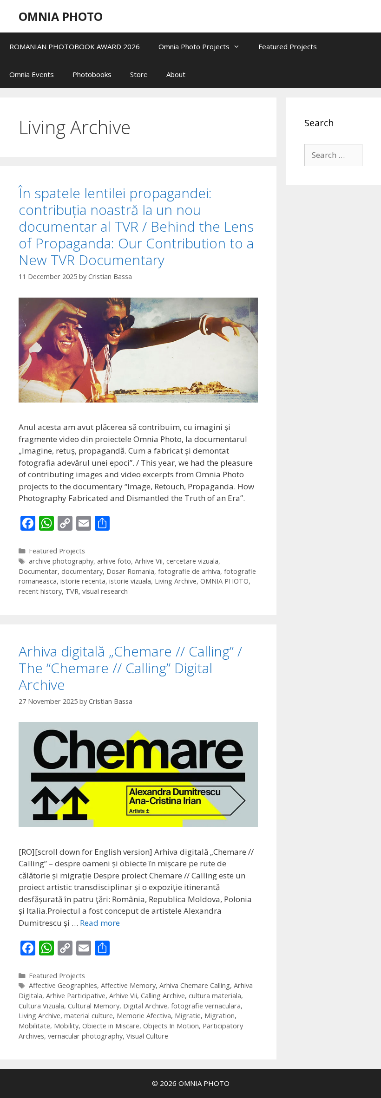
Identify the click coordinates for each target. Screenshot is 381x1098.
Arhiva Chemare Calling (194, 985)
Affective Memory (128, 985)
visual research (105, 591)
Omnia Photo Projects (194, 46)
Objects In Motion (171, 1025)
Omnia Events (31, 74)
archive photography (61, 561)
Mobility (66, 1025)
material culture (88, 1015)
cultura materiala (215, 995)
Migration (219, 1015)
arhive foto (114, 561)
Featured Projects (287, 46)
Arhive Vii (149, 561)
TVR (72, 591)
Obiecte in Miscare (110, 1025)
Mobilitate (34, 1025)
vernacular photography (85, 1036)
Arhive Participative (75, 995)
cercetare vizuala (192, 561)
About (175, 74)
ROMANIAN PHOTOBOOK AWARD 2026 (74, 46)
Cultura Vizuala (41, 1005)
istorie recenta (82, 581)
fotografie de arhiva (189, 571)
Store (139, 74)
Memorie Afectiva (144, 1015)
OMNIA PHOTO (61, 16)
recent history (40, 591)
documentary (82, 571)
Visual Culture (147, 1036)
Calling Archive (163, 995)
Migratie (188, 1015)
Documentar (38, 571)
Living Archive (176, 581)
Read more (100, 922)
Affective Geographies (63, 985)
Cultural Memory (93, 1005)
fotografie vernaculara (206, 1005)
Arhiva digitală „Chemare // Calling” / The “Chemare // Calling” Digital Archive (130, 668)
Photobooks (92, 74)
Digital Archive (145, 1005)
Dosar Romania (130, 571)
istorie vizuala (130, 581)
